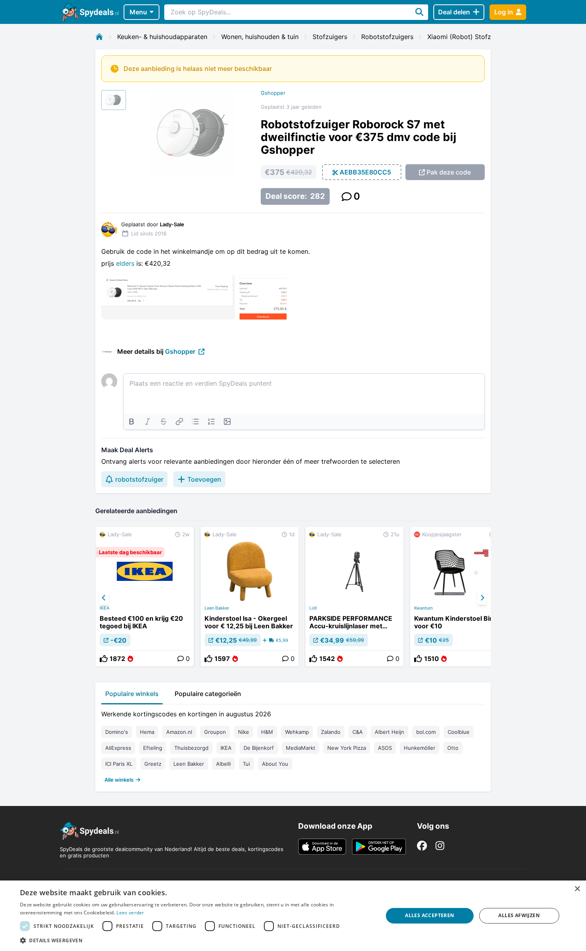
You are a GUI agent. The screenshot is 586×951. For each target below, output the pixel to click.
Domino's (116, 732)
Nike (243, 732)
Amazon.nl (179, 732)
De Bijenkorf (259, 748)
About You (275, 764)
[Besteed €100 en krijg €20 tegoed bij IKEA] (145, 597)
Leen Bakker (217, 608)
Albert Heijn (389, 732)
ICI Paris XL (118, 764)
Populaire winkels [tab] (132, 694)
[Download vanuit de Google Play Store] (379, 847)
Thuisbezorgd (191, 748)
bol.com (426, 732)
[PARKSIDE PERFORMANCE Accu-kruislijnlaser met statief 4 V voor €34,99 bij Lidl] (354, 597)
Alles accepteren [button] (429, 915)
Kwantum (423, 608)
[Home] (99, 37)
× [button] (577, 889)
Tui (246, 764)
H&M (267, 732)
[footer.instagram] (440, 846)
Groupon (215, 732)
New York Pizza (346, 748)
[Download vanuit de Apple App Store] (322, 847)
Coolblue (459, 732)
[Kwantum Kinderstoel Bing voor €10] (459, 597)
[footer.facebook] (422, 846)
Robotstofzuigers (387, 37)
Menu (138, 12)
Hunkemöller (419, 748)
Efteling (152, 748)
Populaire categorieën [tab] (208, 694)
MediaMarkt (300, 748)
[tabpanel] (293, 745)
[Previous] (104, 598)
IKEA (104, 608)
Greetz (152, 764)
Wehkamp (297, 732)
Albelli (223, 764)
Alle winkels (119, 779)
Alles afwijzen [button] (519, 915)
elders (126, 263)
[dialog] (293, 915)
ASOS (385, 748)
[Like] (104, 659)
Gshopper (273, 93)
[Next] (482, 598)
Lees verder (130, 912)
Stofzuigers (330, 37)
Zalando (330, 732)
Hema (147, 732)
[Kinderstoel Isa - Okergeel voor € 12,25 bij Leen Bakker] (250, 597)
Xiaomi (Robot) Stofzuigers (468, 37)
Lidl (313, 608)
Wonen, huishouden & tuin (260, 37)
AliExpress (118, 748)
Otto (452, 748)
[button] (196, 940)
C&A (357, 732)
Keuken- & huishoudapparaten (162, 37)
